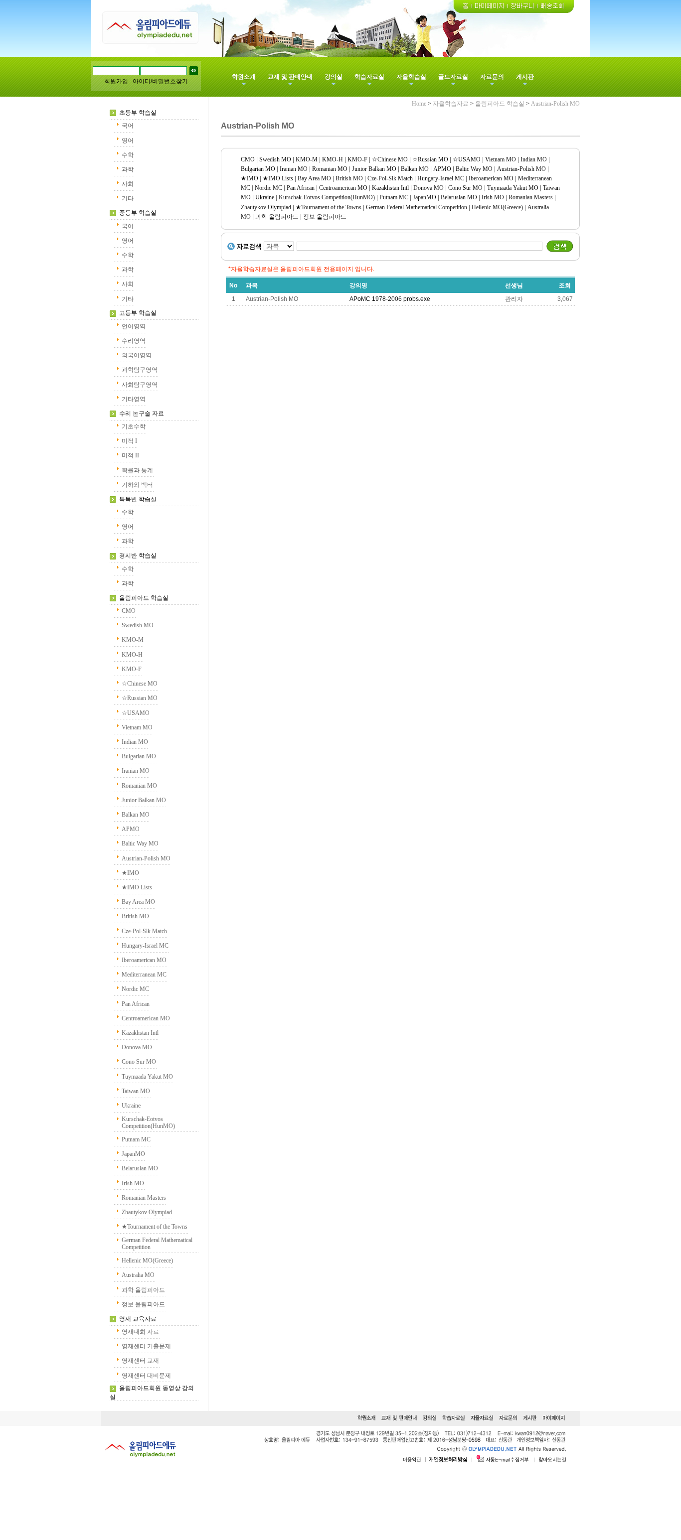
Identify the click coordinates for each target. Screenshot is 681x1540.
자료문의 (492, 76)
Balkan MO (136, 814)
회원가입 (116, 81)
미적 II (130, 455)
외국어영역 (137, 355)
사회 (128, 183)
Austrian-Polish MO (146, 858)
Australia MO (138, 1274)
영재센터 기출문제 (146, 1346)
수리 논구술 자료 (141, 413)
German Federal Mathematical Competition (416, 207)
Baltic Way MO (140, 843)
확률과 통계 (137, 470)
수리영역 (134, 340)
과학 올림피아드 (143, 1289)
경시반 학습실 (138, 555)
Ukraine (131, 1105)
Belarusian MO (140, 1168)
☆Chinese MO (140, 683)
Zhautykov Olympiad (147, 1212)
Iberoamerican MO (144, 960)
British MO (135, 916)
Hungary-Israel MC (145, 945)
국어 (128, 125)
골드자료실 (453, 76)
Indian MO (135, 741)
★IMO (130, 872)
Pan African (136, 1003)
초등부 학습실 (138, 112)
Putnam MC (136, 1139)
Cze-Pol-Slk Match (144, 931)
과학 (128, 169)
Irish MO (133, 1183)
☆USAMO (136, 712)
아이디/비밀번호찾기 (160, 81)
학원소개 (244, 76)
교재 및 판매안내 (290, 76)
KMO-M (133, 639)
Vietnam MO (137, 727)
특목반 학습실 (138, 499)
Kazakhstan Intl (140, 1032)
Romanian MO (139, 785)
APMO (131, 829)
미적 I (129, 440)
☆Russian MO (140, 698)
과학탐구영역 (140, 369)
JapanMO (133, 1153)
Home (419, 103)
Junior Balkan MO (144, 800)
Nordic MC (135, 988)
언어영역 (134, 326)
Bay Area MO (138, 901)
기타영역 (134, 399)
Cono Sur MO (139, 1061)
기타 (128, 198)
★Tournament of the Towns (154, 1226)
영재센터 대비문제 (146, 1375)
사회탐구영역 (140, 384)
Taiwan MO (136, 1091)
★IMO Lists (137, 887)
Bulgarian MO (139, 756)
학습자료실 (369, 76)
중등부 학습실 (138, 212)
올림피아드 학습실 (144, 597)
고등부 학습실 (138, 312)
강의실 (333, 76)
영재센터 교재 (140, 1360)
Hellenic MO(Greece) (147, 1260)
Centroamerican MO (146, 1018)
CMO (129, 610)
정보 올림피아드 (143, 1304)
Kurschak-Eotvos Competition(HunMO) (148, 1122)
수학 (128, 154)
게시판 (525, 76)
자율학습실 (411, 76)
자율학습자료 (451, 103)
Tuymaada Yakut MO (147, 1076)
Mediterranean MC (144, 974)
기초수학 (134, 426)
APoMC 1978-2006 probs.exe (389, 298)
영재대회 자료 (140, 1331)
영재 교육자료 (138, 1318)
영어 (128, 140)
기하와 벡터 (137, 484)
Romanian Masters (144, 1197)
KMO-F (132, 669)
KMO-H (132, 654)
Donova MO (137, 1047)
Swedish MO (138, 625)
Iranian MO (136, 770)
